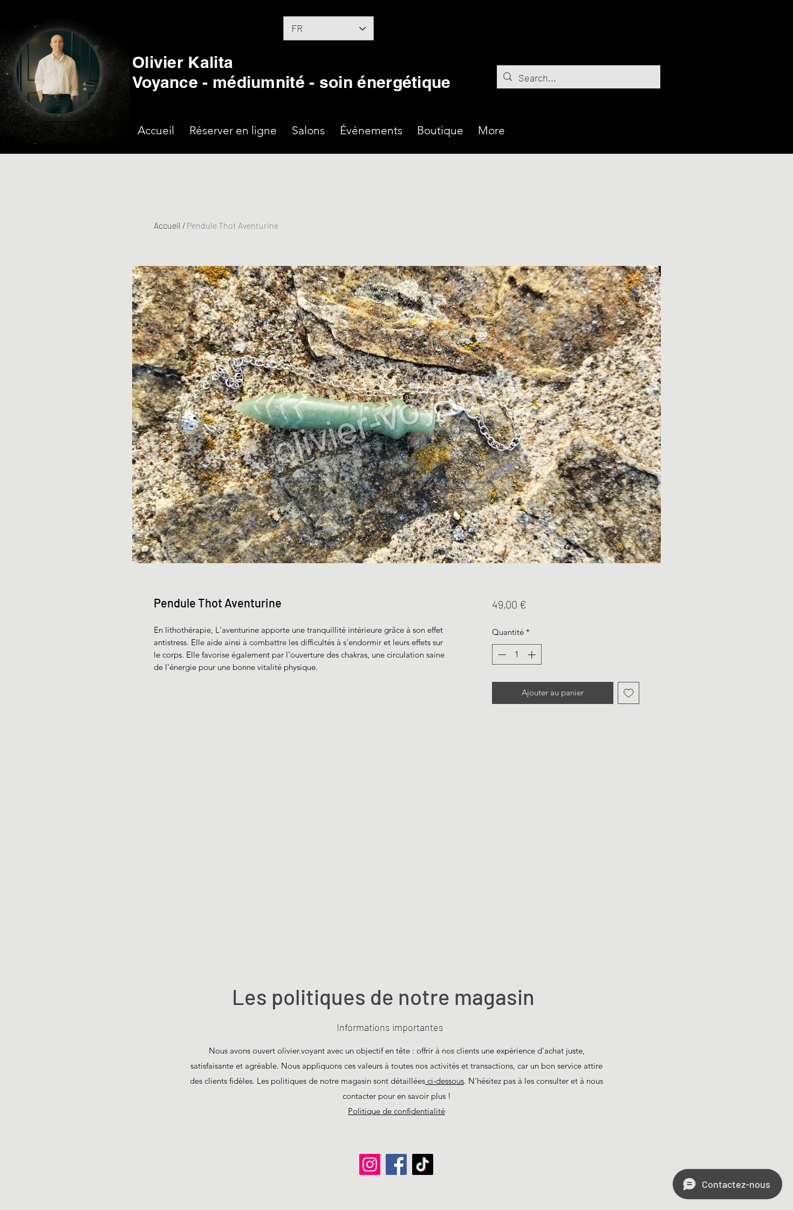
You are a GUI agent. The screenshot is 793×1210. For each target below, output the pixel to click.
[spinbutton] (516, 655)
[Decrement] (501, 655)
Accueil (167, 225)
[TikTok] (422, 1164)
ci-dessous (444, 1081)
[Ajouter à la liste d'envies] (629, 693)
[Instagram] (369, 1164)
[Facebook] (396, 1164)
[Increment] (532, 655)
